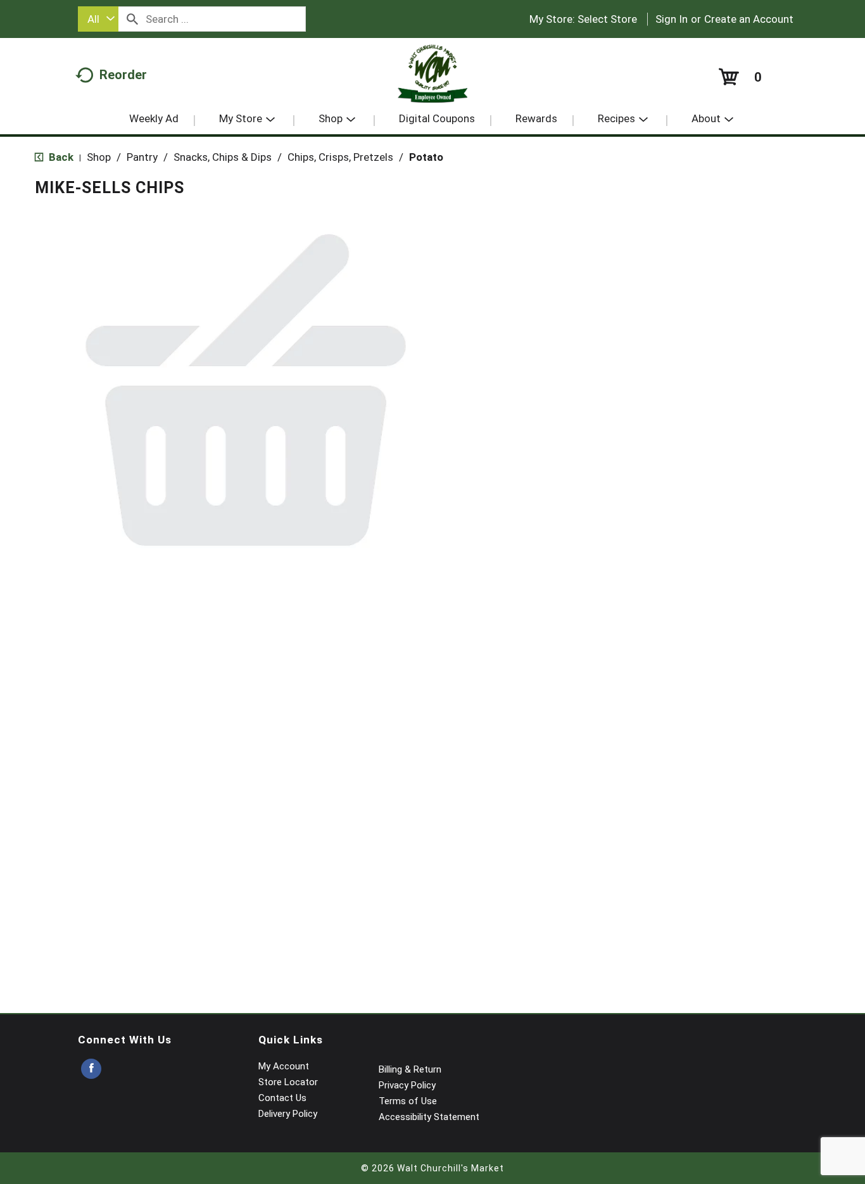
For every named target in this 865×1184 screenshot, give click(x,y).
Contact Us (282, 1098)
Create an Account (748, 19)
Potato (426, 157)
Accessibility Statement (429, 1117)
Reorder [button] (123, 74)
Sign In (671, 19)
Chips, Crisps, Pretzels (340, 157)
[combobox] (98, 19)
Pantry (142, 157)
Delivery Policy (287, 1113)
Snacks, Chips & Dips (223, 157)
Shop (99, 157)
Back (59, 157)
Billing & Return (410, 1069)
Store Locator (288, 1082)
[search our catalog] (132, 19)
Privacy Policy (407, 1085)
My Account (283, 1066)
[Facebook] (91, 1069)
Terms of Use (408, 1101)
